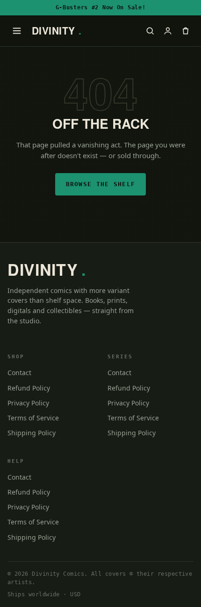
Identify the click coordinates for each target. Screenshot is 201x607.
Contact (19, 372)
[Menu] (16, 30)
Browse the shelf (101, 184)
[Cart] (186, 30)
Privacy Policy (28, 402)
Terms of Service (33, 417)
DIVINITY (57, 30)
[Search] (150, 30)
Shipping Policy (31, 432)
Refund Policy (28, 388)
